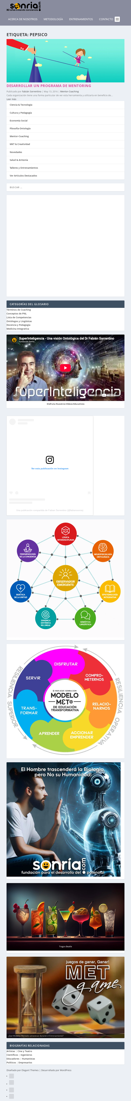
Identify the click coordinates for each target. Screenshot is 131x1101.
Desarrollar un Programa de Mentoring (49, 85)
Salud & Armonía (19, 159)
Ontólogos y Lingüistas (19, 321)
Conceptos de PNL (17, 313)
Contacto (106, 19)
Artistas (11, 1051)
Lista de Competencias (19, 317)
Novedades (16, 152)
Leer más (11, 99)
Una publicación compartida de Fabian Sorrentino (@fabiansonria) (49, 510)
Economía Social (18, 120)
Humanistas (28, 1058)
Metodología (53, 19)
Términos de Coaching (19, 309)
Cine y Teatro (25, 1051)
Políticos (11, 1062)
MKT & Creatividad (20, 144)
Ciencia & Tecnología (21, 104)
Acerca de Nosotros (22, 19)
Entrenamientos (81, 19)
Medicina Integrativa (18, 328)
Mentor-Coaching (69, 91)
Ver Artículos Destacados (23, 175)
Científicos (12, 1054)
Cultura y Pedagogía (21, 112)
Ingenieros (26, 1054)
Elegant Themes (30, 1070)
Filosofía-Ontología (20, 128)
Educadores (13, 1058)
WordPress (65, 1070)
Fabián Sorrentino (31, 91)
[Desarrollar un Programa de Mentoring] (65, 81)
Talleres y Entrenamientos (24, 167)
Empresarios (25, 1062)
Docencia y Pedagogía (18, 324)
